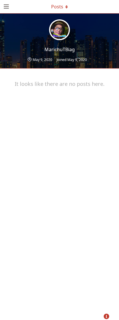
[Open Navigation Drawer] (6, 6)
